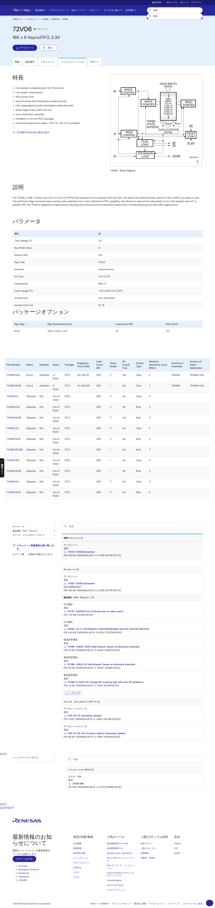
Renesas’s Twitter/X (28, 869)
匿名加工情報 (140, 903)
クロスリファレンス (116, 890)
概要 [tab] (17, 61)
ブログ (76, 872)
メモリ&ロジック (32, 19)
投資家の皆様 (79, 853)
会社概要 (77, 843)
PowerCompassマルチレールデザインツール (120, 874)
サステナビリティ (81, 862)
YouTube (22, 866)
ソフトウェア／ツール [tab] (72, 61)
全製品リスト (18, 19)
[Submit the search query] (69, 759)
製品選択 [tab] (30, 61)
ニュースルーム (80, 858)
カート (186, 2)
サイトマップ (173, 903)
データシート (26, 47)
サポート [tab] (94, 61)
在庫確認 (145, 853)
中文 (176, 848)
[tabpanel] (107, 779)
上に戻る (211, 905)
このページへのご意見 (192, 903)
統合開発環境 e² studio (117, 843)
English (177, 843)
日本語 (177, 853)
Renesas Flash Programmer (119, 853)
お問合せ (77, 867)
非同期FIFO (55, 19)
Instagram (23, 876)
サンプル (174, 2)
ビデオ (76, 877)
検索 (175, 10)
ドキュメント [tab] (48, 61)
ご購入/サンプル (148, 848)
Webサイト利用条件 (99, 903)
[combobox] (175, 16)
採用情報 (77, 848)
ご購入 (49, 47)
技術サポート (147, 843)
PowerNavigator (114, 880)
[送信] (150, 16)
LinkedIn (22, 880)
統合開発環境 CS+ (115, 848)
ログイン (198, 2)
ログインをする (24, 858)
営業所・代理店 (148, 858)
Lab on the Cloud (115, 885)
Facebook (23, 873)
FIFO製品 (45, 19)
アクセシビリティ (157, 903)
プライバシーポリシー (121, 903)
